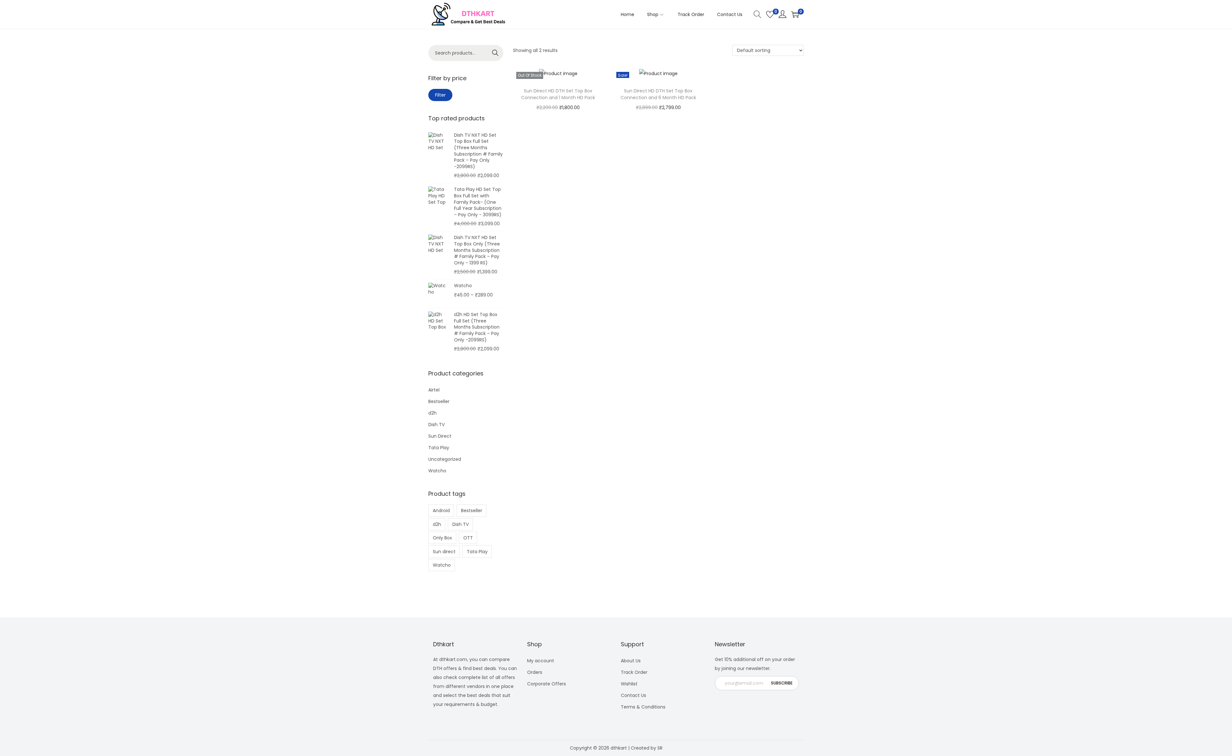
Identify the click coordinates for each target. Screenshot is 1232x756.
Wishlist (629, 684)
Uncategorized (444, 459)
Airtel (434, 390)
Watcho (437, 471)
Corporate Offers (546, 684)
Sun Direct (439, 436)
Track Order (634, 672)
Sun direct (444, 551)
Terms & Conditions (643, 707)
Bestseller (438, 401)
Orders (534, 672)
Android (441, 510)
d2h (432, 413)
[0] (770, 14)
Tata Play (438, 447)
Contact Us (633, 695)
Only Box (442, 538)
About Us (631, 660)
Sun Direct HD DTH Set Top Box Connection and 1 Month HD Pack (558, 94)
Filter (440, 95)
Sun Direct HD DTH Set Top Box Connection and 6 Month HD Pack (658, 94)
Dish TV (436, 424)
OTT (468, 538)
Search (495, 53)
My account (540, 660)
